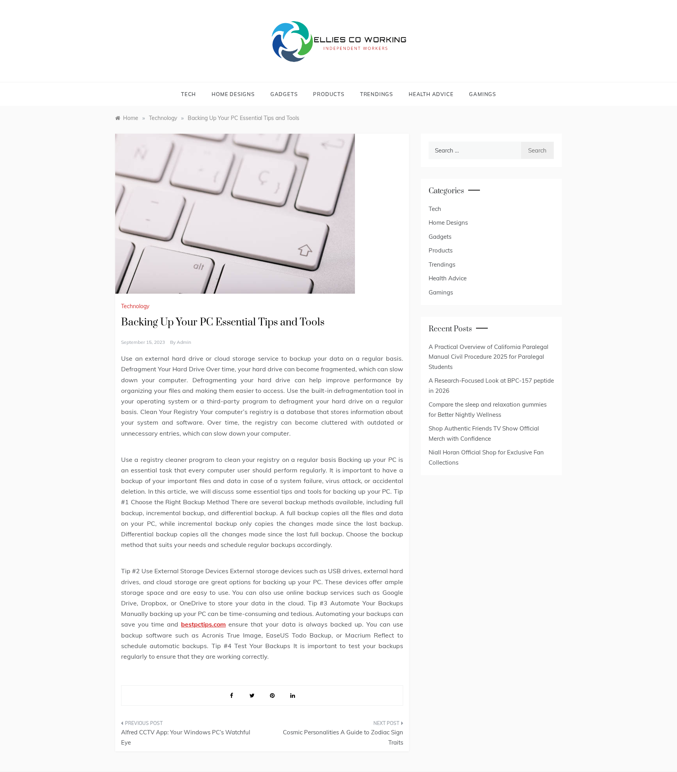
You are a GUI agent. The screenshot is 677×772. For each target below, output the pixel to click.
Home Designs (233, 94)
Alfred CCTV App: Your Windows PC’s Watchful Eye (185, 737)
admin (184, 342)
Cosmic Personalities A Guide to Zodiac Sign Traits (343, 737)
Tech (188, 94)
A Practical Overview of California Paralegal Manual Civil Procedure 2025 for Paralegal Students (488, 357)
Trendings (376, 94)
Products (328, 94)
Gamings (482, 94)
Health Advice (431, 94)
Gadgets (284, 94)
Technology (135, 306)
